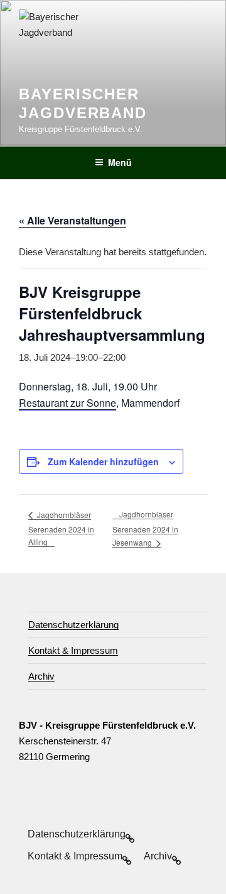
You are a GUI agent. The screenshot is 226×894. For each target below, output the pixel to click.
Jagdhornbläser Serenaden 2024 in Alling (61, 528)
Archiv (41, 676)
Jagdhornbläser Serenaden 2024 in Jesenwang (145, 528)
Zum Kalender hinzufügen (103, 461)
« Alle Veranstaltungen (72, 220)
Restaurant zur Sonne (67, 402)
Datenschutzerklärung (73, 624)
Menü (120, 162)
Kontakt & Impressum (73, 650)
